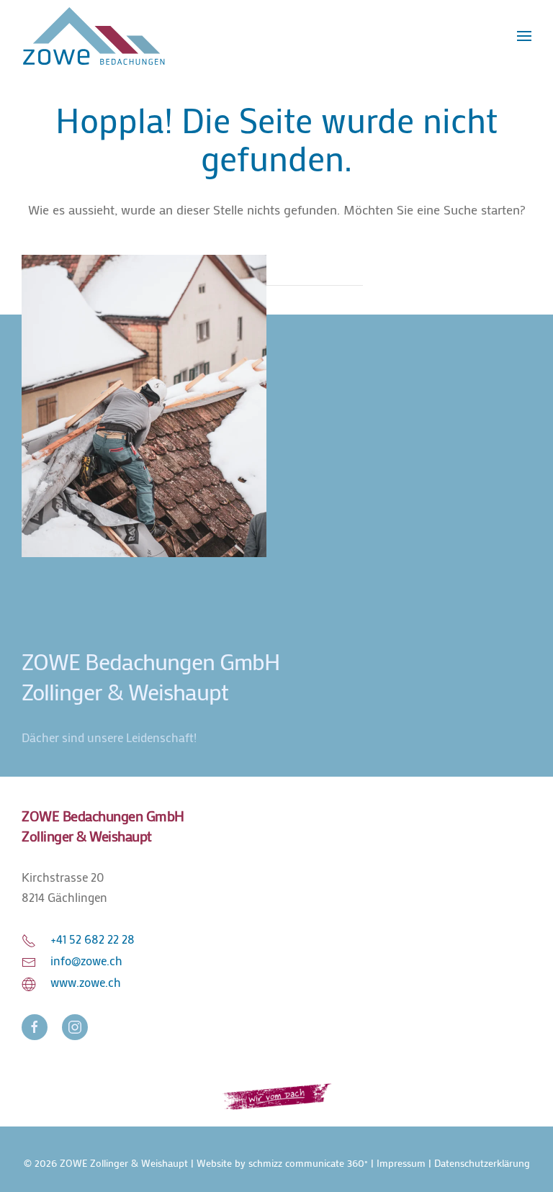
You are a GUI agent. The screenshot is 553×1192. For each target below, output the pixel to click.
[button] (524, 36)
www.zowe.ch (85, 982)
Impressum (401, 1163)
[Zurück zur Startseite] (94, 36)
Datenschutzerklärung (482, 1163)
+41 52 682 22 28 (92, 939)
